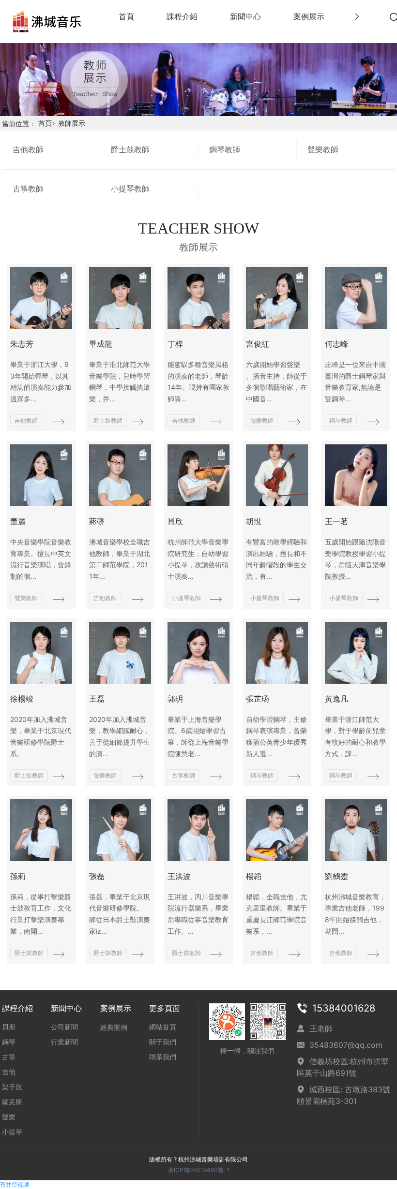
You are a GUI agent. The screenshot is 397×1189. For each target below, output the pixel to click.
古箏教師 (28, 189)
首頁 (47, 123)
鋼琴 (8, 1042)
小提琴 (12, 1132)
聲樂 (8, 1117)
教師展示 (71, 123)
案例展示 (115, 1008)
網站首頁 (162, 1027)
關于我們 (162, 1042)
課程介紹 (17, 1008)
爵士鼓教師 (130, 150)
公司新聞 (64, 1027)
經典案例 (113, 1027)
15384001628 (343, 1008)
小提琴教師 (130, 189)
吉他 (8, 1072)
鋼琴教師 (224, 150)
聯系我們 (162, 1057)
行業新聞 (64, 1042)
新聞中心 (66, 1008)
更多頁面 (164, 1008)
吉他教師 (28, 150)
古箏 (8, 1057)
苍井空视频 (14, 1184)
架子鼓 (12, 1087)
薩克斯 (12, 1102)
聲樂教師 (322, 150)
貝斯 (8, 1027)
